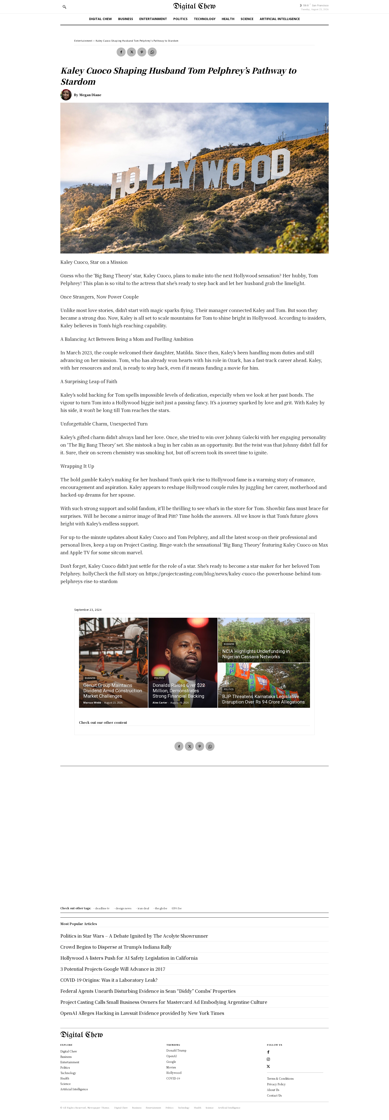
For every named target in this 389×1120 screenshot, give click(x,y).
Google (171, 1061)
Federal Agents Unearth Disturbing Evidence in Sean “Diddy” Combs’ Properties (148, 991)
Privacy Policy (276, 1084)
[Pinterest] (141, 52)
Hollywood (173, 1073)
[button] (64, 7)
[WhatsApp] (152, 52)
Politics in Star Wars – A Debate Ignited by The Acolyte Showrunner (134, 935)
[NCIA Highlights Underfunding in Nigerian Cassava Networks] (264, 640)
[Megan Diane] (67, 94)
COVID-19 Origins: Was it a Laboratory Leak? (109, 980)
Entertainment (83, 40)
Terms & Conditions (280, 1078)
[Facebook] (121, 52)
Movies (171, 1067)
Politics (159, 678)
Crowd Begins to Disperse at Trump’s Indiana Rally (116, 947)
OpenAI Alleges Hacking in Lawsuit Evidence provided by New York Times (142, 1013)
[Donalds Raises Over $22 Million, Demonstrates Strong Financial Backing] (182, 663)
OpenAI (171, 1056)
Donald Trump (176, 1050)
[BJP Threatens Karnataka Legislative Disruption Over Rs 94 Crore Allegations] (264, 685)
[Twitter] (131, 52)
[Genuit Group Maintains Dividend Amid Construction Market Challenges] (113, 663)
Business (90, 678)
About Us (273, 1090)
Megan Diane (90, 95)
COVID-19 (173, 1078)
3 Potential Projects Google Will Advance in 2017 (112, 969)
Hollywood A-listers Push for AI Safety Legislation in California (129, 958)
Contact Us (274, 1095)
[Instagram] (268, 1059)
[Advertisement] (194, 838)
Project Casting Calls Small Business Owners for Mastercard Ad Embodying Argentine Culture (163, 1002)
